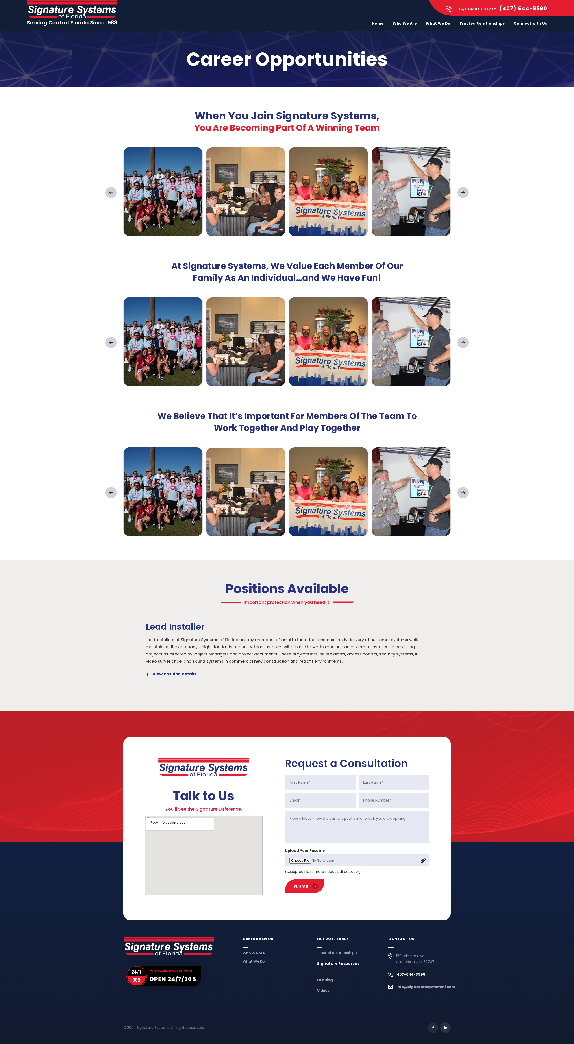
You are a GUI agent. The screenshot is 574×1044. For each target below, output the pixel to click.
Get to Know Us (258, 938)
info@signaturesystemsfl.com (425, 986)
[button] (111, 192)
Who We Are (405, 23)
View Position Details (174, 674)
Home (378, 23)
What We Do (438, 23)
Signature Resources (338, 963)
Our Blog (325, 980)
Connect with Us (530, 23)
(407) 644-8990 (523, 8)
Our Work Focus (333, 938)
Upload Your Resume (305, 850)
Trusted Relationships (482, 23)
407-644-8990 (411, 974)
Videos (323, 990)
